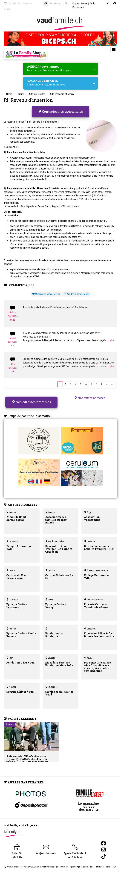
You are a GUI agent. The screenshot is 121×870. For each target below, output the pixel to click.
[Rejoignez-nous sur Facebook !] (103, 843)
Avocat (84, 3)
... (109, 340)
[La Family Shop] (25, 54)
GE (10, 3)
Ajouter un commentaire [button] (77, 294)
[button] (46, 294)
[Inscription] (108, 3)
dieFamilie (27, 3)
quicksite (19, 867)
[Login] (114, 3)
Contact (75, 867)
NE (14, 3)
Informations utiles (103, 867)
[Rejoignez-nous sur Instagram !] (103, 849)
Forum (114, 867)
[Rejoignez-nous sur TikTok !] (103, 856)
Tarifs (92, 867)
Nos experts (84, 867)
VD (5, 3)
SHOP (7, 9)
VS (18, 3)
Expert (75, 3)
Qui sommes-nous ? (63, 867)
